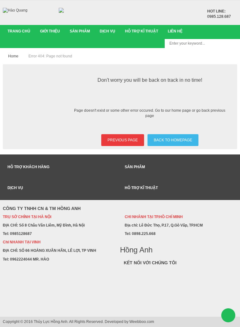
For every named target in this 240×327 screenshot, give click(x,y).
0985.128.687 (219, 16)
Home (13, 56)
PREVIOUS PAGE (123, 140)
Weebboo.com (141, 322)
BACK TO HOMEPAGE (173, 140)
